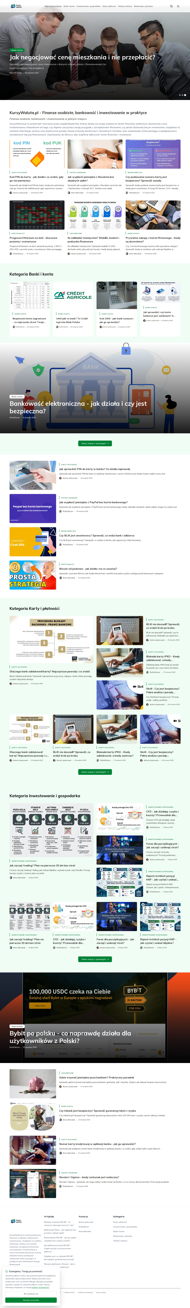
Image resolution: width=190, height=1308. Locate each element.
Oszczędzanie (76, 233)
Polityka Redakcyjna (85, 1292)
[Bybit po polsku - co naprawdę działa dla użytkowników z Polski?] (95, 1017)
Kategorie (118, 1216)
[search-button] (171, 6)
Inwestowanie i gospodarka (88, 6)
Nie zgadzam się (31, 1294)
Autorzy (83, 1216)
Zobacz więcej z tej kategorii (93, 443)
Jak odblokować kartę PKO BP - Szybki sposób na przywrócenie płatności (57, 1248)
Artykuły (49, 1216)
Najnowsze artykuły (53, 6)
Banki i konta (69, 6)
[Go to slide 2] (182, 95)
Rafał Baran (15, 417)
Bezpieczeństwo (135, 172)
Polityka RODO (69, 1292)
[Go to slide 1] (180, 95)
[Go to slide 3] (185, 95)
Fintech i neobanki (78, 172)
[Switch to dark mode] (178, 6)
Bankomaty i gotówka (143, 6)
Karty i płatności (109, 6)
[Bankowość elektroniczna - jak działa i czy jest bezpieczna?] (95, 388)
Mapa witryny (101, 1292)
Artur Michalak (16, 73)
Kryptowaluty (18, 233)
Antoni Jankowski (86, 1222)
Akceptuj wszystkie (31, 1300)
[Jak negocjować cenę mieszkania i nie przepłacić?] (95, 53)
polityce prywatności (40, 1287)
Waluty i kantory (125, 6)
